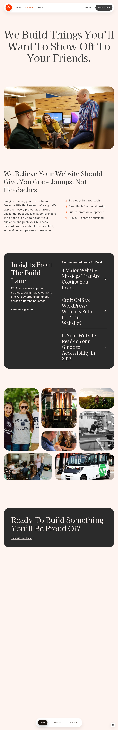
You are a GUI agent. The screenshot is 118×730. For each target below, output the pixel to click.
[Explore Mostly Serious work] (21, 419)
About (19, 7)
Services (29, 7)
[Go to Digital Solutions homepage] (9, 7)
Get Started (104, 7)
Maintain (57, 722)
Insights (88, 7)
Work (40, 7)
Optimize (73, 722)
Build (43, 722)
